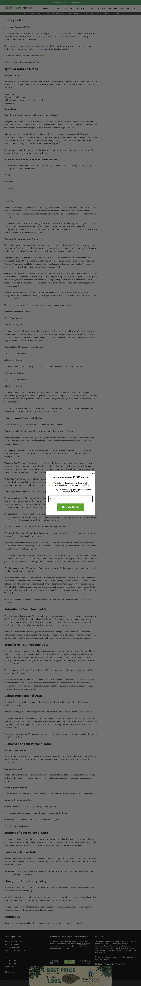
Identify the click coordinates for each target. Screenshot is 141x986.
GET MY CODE (70, 507)
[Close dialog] (92, 473)
